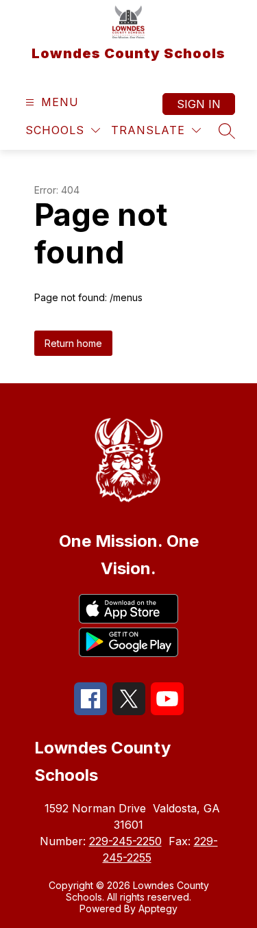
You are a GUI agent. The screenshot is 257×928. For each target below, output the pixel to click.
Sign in (199, 104)
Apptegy (158, 908)
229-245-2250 (125, 841)
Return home (73, 343)
